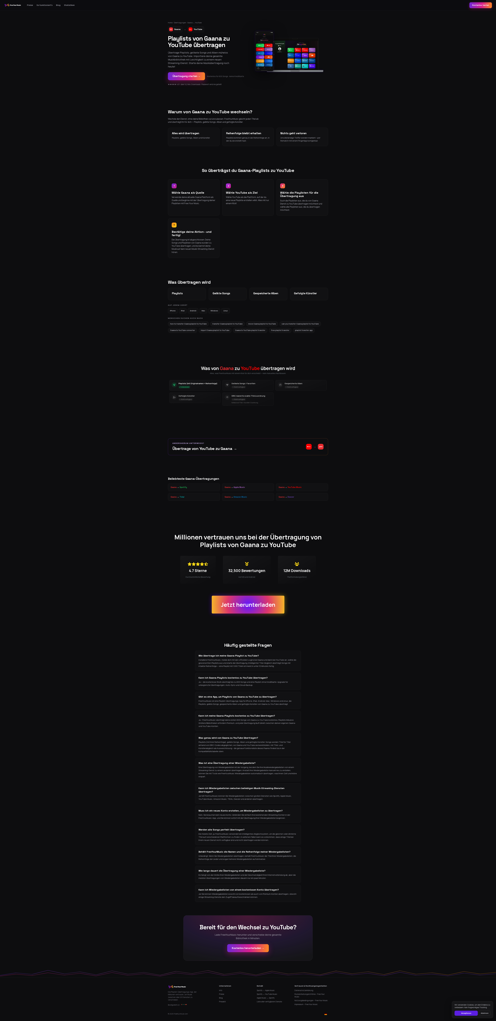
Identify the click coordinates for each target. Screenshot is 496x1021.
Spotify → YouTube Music (267, 994)
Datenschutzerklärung (304, 990)
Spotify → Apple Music (266, 990)
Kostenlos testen (480, 5)
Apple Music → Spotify (266, 998)
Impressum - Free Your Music (306, 1004)
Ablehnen (485, 1013)
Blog (58, 5)
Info (220, 990)
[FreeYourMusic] (13, 5)
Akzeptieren (466, 1013)
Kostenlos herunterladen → (248, 948)
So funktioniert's (44, 5)
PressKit (222, 1001)
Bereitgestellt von (174, 1005)
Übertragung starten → (186, 76)
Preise (30, 5)
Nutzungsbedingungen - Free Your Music (311, 1000)
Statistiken (69, 5)
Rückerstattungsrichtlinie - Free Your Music (310, 995)
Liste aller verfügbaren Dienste (269, 1001)
